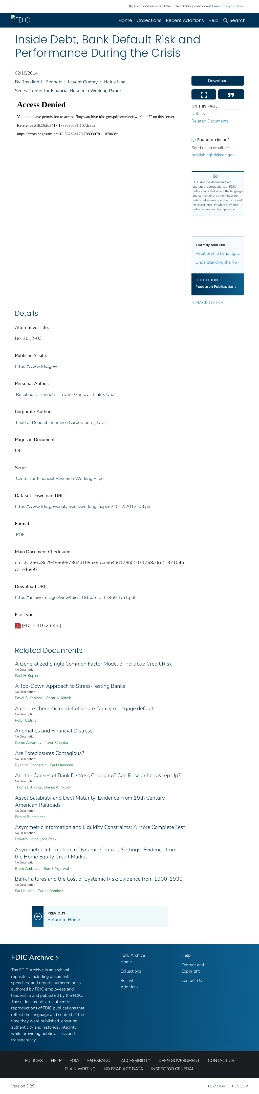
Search (238, 20)
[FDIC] (21, 20)
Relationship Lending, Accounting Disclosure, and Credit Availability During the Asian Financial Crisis (218, 253)
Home (125, 20)
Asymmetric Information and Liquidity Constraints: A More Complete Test (100, 827)
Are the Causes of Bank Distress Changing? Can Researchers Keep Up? (97, 775)
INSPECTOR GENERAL (172, 1069)
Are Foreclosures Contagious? (49, 753)
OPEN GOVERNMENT (179, 1060)
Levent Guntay (83, 82)
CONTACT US (221, 1060)
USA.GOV (240, 1086)
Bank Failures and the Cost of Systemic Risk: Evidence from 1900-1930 (99, 878)
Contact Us (191, 980)
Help (213, 20)
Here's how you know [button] (228, 6)
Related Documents (210, 121)
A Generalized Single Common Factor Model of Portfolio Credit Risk (93, 663)
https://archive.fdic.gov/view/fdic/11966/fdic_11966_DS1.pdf (75, 597)
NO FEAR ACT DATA (123, 1069)
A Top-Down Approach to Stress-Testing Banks (70, 686)
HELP (56, 1060)
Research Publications (216, 286)
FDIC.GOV (216, 1086)
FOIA (74, 1060)
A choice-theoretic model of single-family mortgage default (84, 708)
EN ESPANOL (100, 1060)
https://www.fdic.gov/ (36, 366)
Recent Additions (185, 20)
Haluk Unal (115, 82)
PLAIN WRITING (80, 1069)
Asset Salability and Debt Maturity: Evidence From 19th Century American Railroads (90, 801)
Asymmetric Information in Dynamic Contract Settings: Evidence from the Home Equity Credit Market (96, 853)
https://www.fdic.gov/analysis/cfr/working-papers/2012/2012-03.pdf (83, 506)
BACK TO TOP (209, 303)
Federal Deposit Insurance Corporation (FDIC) (61, 422)
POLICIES (34, 1060)
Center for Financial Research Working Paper (75, 91)
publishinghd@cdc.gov (213, 155)
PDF (20, 534)
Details (198, 113)
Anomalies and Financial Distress (54, 730)
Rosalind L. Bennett (41, 82)
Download (218, 81)
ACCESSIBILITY (135, 1060)
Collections (149, 20)
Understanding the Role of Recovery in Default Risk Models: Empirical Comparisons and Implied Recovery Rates (218, 262)
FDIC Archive (32, 957)
